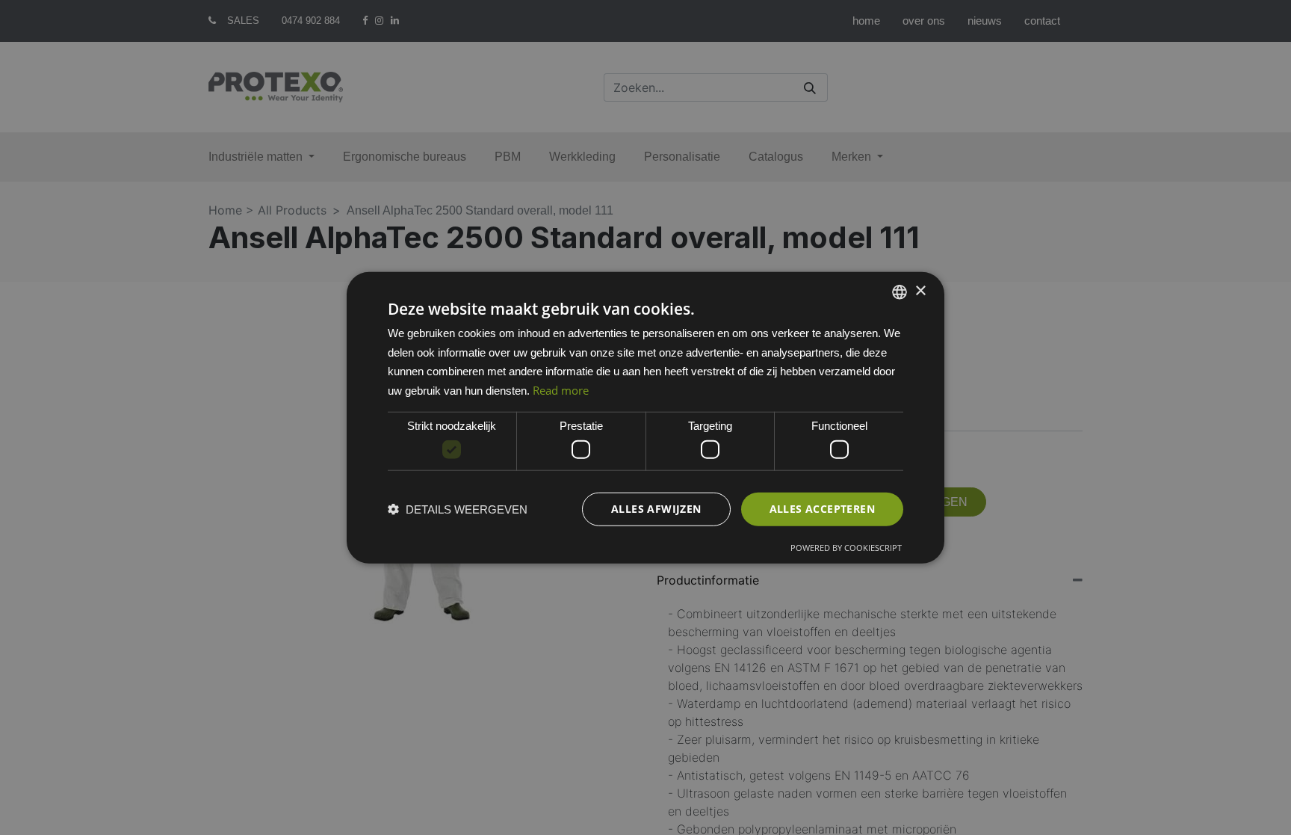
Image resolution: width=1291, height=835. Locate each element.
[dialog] (645, 417)
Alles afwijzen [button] (656, 509)
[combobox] (899, 291)
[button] (457, 509)
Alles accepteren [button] (822, 509)
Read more (561, 390)
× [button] (920, 291)
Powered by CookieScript (846, 547)
